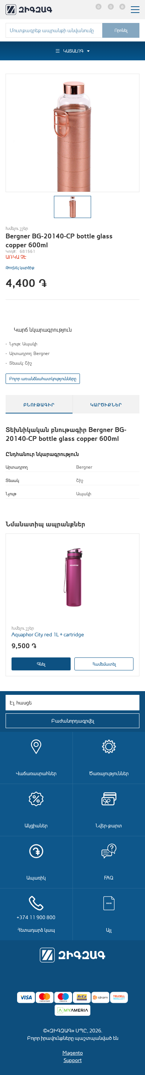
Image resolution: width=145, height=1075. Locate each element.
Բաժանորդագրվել (72, 720)
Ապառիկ (36, 877)
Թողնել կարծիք (20, 267)
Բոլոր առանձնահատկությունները (42, 378)
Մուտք (82, 9)
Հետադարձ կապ (36, 923)
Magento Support (72, 1056)
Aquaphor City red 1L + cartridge (48, 634)
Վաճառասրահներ (36, 773)
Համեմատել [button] (104, 664)
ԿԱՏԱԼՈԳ (73, 51)
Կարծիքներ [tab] (106, 404)
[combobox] (54, 30)
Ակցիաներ (36, 825)
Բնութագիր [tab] (39, 404)
